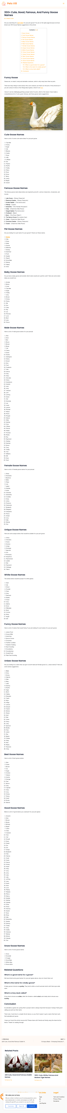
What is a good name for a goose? (34, 65)
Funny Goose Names (27, 52)
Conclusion (25, 71)
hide (36, 30)
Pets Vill (12, 3)
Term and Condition (58, 1097)
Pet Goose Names (27, 39)
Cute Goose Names (27, 35)
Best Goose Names (27, 56)
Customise (11, 1106)
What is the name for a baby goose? (34, 67)
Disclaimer (56, 1101)
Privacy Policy (57, 1099)
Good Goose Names (27, 58)
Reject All (21, 1106)
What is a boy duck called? (31, 69)
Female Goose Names (28, 46)
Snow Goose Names (27, 60)
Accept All (32, 1106)
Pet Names (7, 1080)
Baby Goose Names (27, 41)
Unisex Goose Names (28, 54)
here (41, 87)
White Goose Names (27, 50)
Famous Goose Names (28, 37)
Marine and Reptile (41, 1103)
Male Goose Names (27, 44)
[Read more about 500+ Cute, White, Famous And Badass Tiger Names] (48, 1063)
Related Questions (27, 62)
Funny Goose (25, 33)
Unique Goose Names (27, 48)
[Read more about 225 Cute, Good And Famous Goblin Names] (19, 1063)
